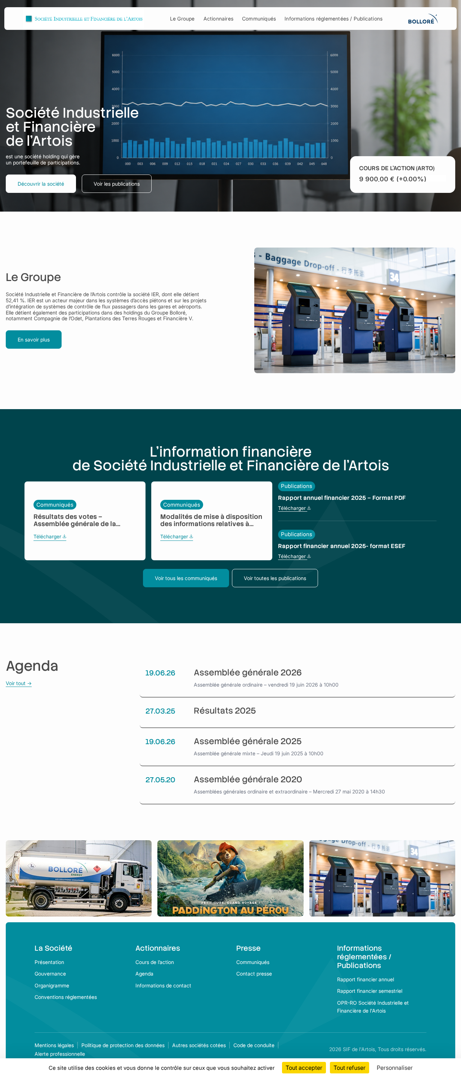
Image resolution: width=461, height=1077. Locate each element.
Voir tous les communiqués (186, 578)
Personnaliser (395, 1067)
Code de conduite (253, 1045)
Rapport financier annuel (365, 979)
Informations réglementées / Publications (333, 18)
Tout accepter (304, 1067)
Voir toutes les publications (275, 578)
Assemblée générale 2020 (248, 780)
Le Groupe (182, 18)
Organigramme (52, 985)
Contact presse (254, 973)
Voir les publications (117, 184)
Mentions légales (54, 1045)
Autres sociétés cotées (199, 1045)
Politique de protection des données (123, 1045)
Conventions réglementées (66, 997)
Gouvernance (50, 973)
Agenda (144, 973)
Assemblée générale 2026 (248, 673)
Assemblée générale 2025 (247, 742)
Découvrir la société (41, 184)
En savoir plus (34, 339)
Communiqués (259, 18)
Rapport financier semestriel (369, 991)
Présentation (49, 962)
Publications (296, 486)
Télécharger (49, 536)
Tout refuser (350, 1067)
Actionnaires (218, 18)
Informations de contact (163, 985)
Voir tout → (19, 683)
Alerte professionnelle (60, 1054)
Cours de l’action (154, 962)
